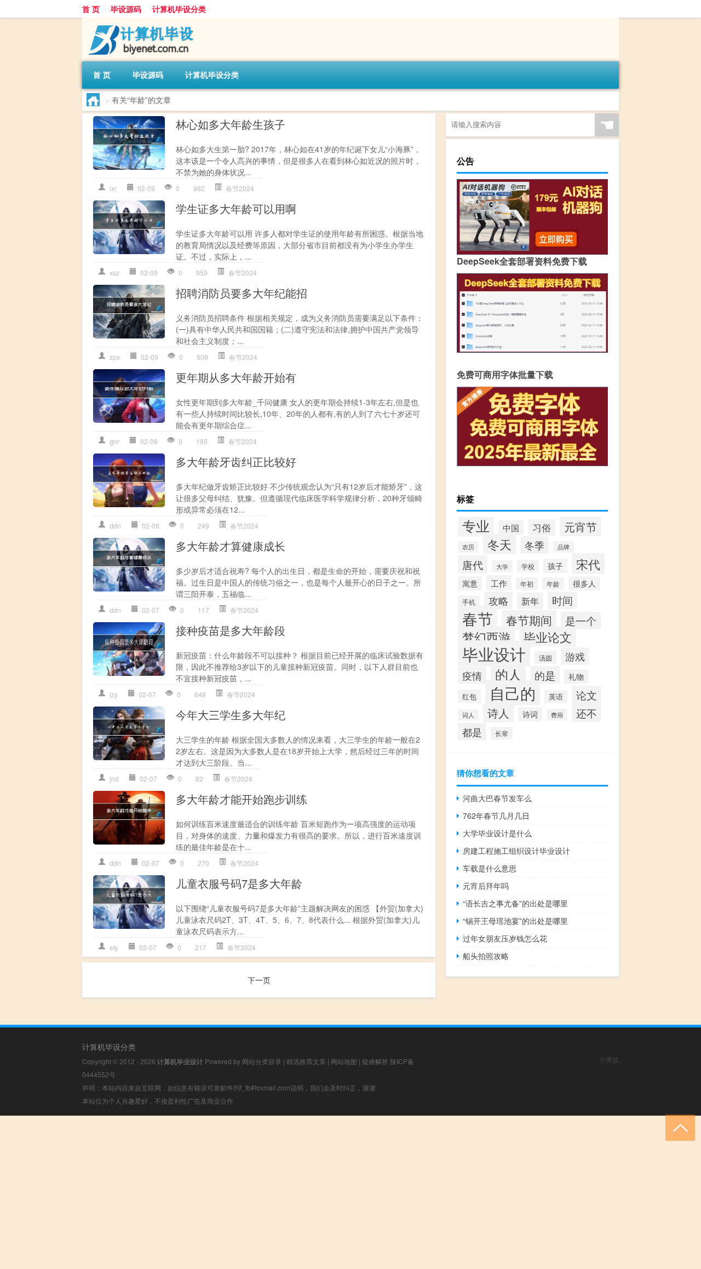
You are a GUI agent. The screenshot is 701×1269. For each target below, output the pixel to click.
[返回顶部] (677, 1127)
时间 (562, 600)
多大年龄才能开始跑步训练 (241, 799)
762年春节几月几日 (496, 815)
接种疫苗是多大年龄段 (230, 630)
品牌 (564, 547)
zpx (115, 356)
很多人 (584, 583)
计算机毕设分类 (179, 8)
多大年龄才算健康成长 (230, 546)
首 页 (91, 8)
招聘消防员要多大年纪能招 (241, 293)
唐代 (472, 564)
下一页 (259, 979)
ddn (115, 525)
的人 (508, 674)
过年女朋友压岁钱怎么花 (505, 938)
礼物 (576, 676)
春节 (477, 618)
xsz (114, 272)
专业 (476, 525)
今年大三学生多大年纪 (230, 714)
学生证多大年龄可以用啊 (236, 208)
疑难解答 (375, 1061)
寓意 (470, 583)
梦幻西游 (486, 636)
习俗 (541, 527)
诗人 (498, 713)
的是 (545, 675)
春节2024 (240, 188)
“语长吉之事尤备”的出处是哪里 (515, 903)
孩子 (555, 565)
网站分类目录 (261, 1061)
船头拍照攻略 (486, 955)
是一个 (580, 620)
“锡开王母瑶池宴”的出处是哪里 (515, 920)
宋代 (588, 563)
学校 (528, 566)
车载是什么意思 (489, 868)
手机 (468, 601)
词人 (468, 715)
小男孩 (609, 1059)
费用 (557, 714)
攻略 (498, 600)
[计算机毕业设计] (139, 21)
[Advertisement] (328, 1192)
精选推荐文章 (306, 1061)
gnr (114, 441)
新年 (530, 600)
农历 (468, 547)
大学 (502, 566)
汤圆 (545, 657)
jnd (114, 778)
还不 (586, 712)
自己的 (513, 693)
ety (114, 947)
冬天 (499, 544)
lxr (113, 188)
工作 (499, 583)
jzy (114, 694)
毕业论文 (548, 636)
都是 (472, 732)
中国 (511, 527)
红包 (469, 696)
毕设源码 (126, 8)
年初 (526, 583)
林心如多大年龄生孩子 (230, 124)
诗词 (530, 714)
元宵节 (580, 527)
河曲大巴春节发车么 (497, 798)
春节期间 (529, 620)
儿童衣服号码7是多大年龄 (239, 883)
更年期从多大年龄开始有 (236, 377)
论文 (586, 695)
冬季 (534, 545)
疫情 (472, 675)
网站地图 (344, 1061)
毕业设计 (494, 653)
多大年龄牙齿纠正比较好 (236, 461)
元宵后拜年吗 (486, 885)
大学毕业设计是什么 (497, 833)
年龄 (553, 583)
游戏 (575, 656)
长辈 (501, 733)
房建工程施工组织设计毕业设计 (516, 850)
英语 (556, 697)
